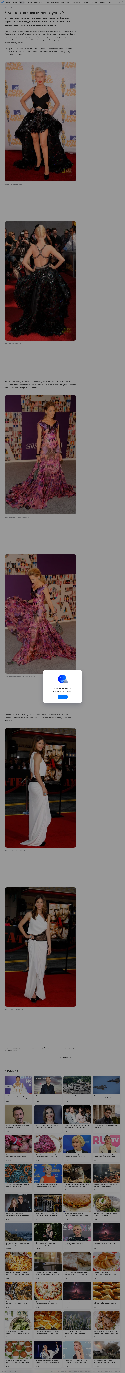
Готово (62, 697)
